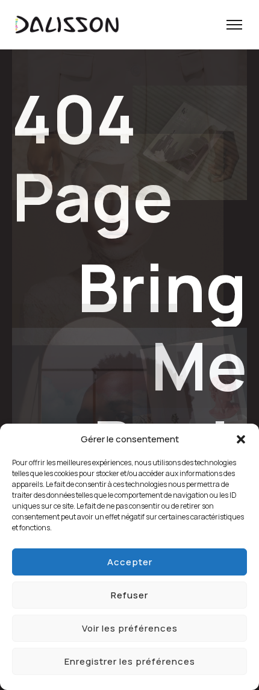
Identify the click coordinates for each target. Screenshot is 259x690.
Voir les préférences (130, 628)
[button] (241, 439)
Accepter (129, 562)
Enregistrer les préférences (129, 661)
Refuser (129, 595)
